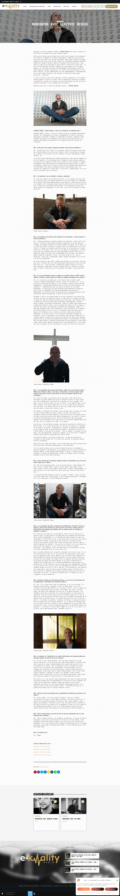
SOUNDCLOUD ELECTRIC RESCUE (42, 755)
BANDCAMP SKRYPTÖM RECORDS (42, 752)
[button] (117, 880)
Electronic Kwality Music (12, 1)
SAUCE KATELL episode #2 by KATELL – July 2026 (83, 870)
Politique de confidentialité (103, 892)
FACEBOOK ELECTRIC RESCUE (42, 746)
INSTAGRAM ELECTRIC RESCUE (42, 749)
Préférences (111, 889)
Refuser (97, 889)
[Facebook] (93, 6)
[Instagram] (89, 6)
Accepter (83, 889)
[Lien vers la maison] (11, 6)
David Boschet (64, 885)
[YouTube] (82, 6)
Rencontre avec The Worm (71, 819)
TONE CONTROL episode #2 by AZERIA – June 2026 (83, 862)
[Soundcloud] (86, 6)
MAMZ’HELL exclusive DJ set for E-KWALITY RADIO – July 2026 (83, 855)
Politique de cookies (89, 892)
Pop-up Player (111, 6)
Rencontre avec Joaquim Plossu (46, 819)
